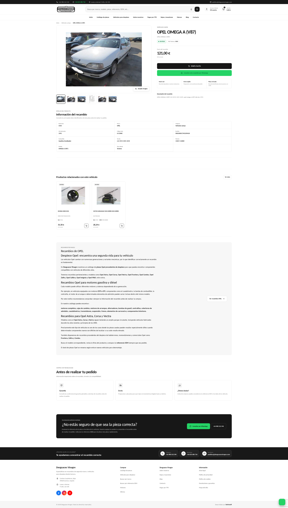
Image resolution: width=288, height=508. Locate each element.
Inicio (91, 17)
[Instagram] (64, 493)
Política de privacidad (205, 475)
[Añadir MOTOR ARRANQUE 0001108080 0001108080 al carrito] (122, 226)
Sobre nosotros (138, 17)
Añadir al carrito (196, 66)
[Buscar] (197, 9)
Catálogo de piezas (103, 17)
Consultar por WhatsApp (200, 426)
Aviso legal (202, 470)
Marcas (179, 17)
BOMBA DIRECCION (63, 211)
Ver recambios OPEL (215, 299)
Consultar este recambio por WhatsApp (196, 73)
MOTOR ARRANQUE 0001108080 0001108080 (106, 211)
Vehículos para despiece (121, 17)
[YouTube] (70, 493)
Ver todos (227, 177)
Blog (187, 17)
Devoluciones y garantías (207, 483)
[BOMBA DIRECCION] (73, 196)
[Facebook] (58, 493)
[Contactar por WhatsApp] (282, 502)
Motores (123, 488)
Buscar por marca (125, 479)
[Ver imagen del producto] (60, 99)
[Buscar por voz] (191, 9)
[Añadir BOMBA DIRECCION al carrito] (86, 226)
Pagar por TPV (152, 17)
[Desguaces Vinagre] (66, 9)
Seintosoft (229, 504)
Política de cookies (204, 479)
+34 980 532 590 (218, 426)
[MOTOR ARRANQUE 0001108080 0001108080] (108, 196)
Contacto (196, 17)
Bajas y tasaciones (167, 17)
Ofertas (122, 492)
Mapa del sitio (203, 488)
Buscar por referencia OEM (128, 483)
